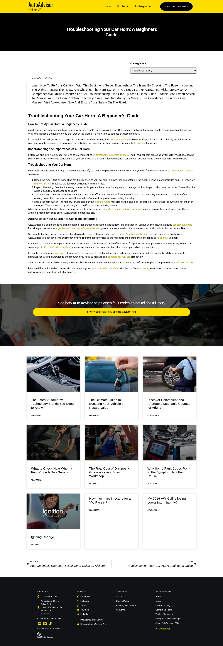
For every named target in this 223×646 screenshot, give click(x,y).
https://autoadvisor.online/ (57, 247)
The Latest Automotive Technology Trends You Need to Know (52, 403)
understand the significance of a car (111, 155)
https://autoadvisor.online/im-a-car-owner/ (78, 228)
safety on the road (185, 262)
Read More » (36, 415)
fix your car (140, 143)
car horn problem (119, 139)
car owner (60, 253)
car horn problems (182, 224)
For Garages (140, 6)
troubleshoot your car (182, 170)
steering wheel (102, 201)
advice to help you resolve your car (134, 234)
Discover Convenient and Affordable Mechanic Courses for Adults (168, 403)
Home (108, 6)
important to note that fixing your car (122, 209)
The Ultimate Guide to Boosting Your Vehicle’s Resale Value (106, 403)
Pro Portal (122, 6)
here (36, 262)
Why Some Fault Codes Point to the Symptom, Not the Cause (168, 472)
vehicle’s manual (42, 183)
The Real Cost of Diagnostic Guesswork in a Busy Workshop (109, 472)
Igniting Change (42, 537)
